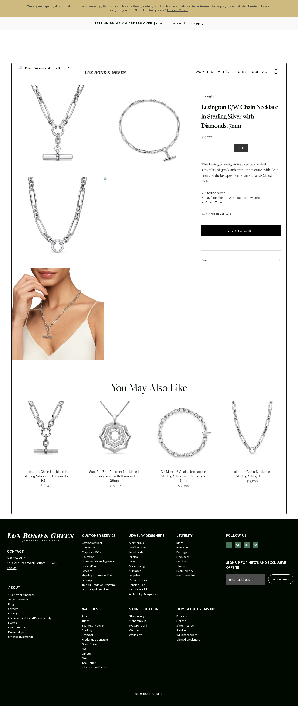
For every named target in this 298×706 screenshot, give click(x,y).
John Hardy (136, 552)
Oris (84, 658)
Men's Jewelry (185, 575)
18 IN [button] (240, 148)
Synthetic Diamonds (20, 636)
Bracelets (182, 547)
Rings (179, 543)
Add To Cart (241, 231)
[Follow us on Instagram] (247, 545)
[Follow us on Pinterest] (255, 545)
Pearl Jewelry (184, 570)
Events (12, 622)
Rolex (85, 616)
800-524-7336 (16, 558)
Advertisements (18, 599)
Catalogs (13, 613)
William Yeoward (186, 635)
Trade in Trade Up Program (98, 584)
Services (87, 570)
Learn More (177, 10)
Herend (181, 621)
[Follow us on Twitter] (238, 545)
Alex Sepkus (136, 543)
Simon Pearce (185, 625)
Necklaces (183, 557)
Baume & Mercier (93, 625)
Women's (204, 72)
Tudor (85, 621)
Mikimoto (135, 570)
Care (204, 260)
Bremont (87, 635)
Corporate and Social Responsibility (29, 618)
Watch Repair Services (95, 589)
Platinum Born (138, 580)
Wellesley (135, 635)
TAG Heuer (89, 663)
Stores (241, 72)
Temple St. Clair (138, 589)
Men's (223, 72)
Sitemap (87, 580)
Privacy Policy (90, 566)
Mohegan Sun (137, 621)
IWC (84, 649)
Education (88, 557)
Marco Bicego (137, 566)
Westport (135, 630)
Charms (181, 566)
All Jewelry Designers (142, 594)
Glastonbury (136, 616)
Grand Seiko (89, 644)
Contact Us (88, 547)
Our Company (17, 627)
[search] (274, 72)
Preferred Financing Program (100, 561)
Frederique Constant (95, 639)
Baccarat (181, 616)
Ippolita (133, 557)
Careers (13, 608)
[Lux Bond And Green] (40, 537)
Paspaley (134, 575)
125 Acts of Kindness (21, 594)
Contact (260, 72)
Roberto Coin (137, 584)
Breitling (87, 630)
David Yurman (137, 547)
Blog (11, 604)
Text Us (11, 567)
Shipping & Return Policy (97, 575)
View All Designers (188, 639)
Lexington (208, 96)
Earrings (181, 552)
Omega (86, 653)
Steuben (181, 630)
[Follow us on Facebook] (229, 545)
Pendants (182, 561)
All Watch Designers (94, 667)
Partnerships (16, 632)
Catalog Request (92, 543)
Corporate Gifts (91, 552)
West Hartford (138, 625)
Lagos (132, 561)
